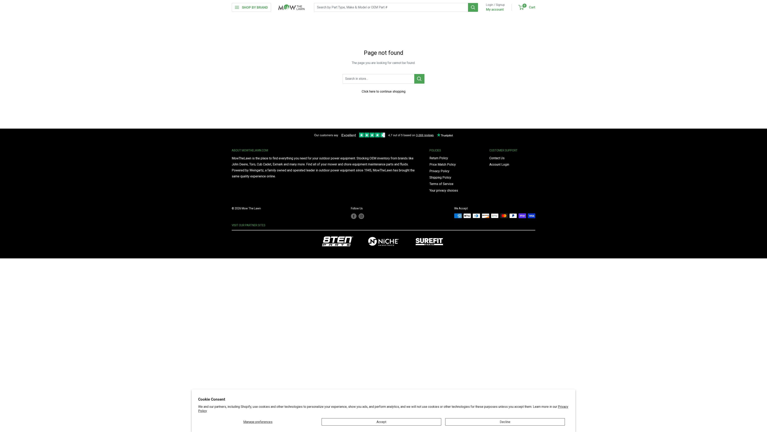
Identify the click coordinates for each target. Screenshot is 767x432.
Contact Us (497, 158)
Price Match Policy (442, 164)
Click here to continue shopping (383, 91)
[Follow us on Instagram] (361, 216)
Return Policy (438, 158)
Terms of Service (441, 184)
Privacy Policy (439, 171)
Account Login (499, 164)
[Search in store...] (419, 79)
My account (495, 9)
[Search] (473, 7)
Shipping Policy (440, 177)
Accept (381, 422)
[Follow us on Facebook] (354, 216)
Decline (505, 422)
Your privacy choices (443, 190)
